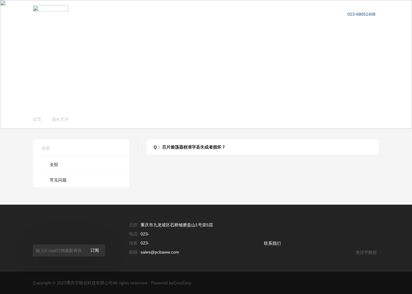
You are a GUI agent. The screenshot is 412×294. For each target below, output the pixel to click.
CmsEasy (182, 283)
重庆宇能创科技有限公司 (89, 283)
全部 (54, 164)
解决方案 (217, 10)
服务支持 (252, 10)
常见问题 (58, 179)
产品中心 (182, 10)
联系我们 (272, 243)
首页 (37, 119)
